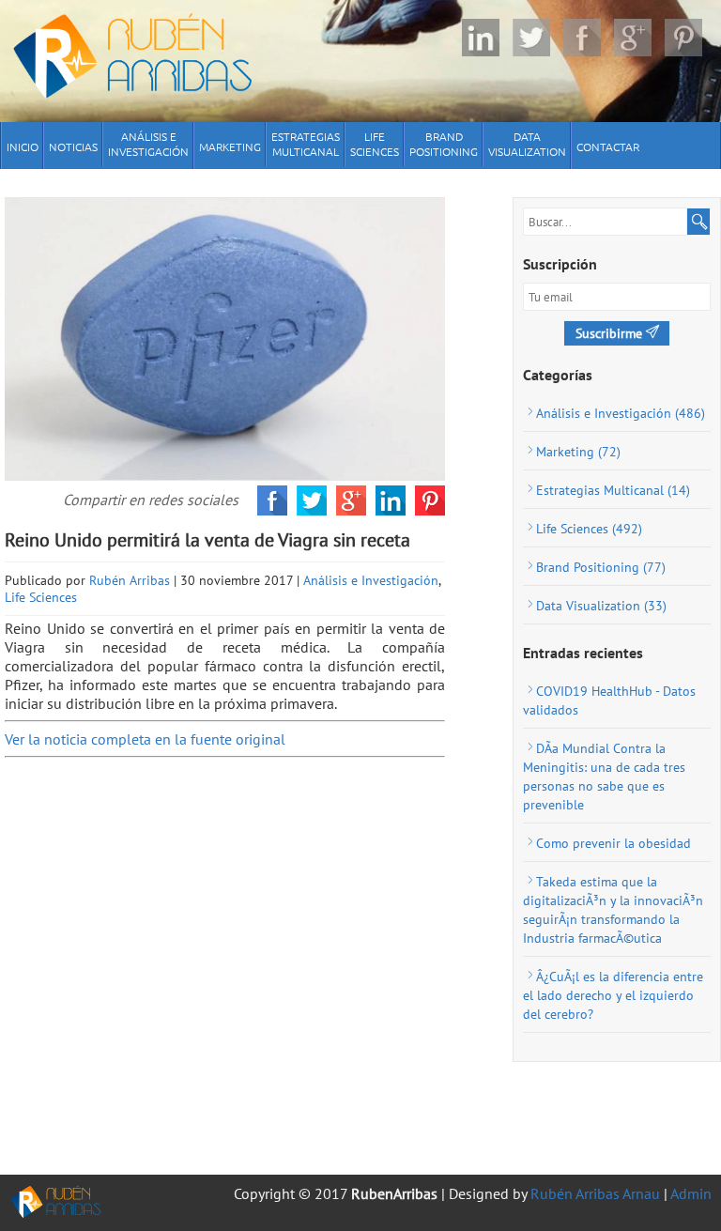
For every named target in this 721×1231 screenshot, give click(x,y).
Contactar (607, 146)
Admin (691, 1193)
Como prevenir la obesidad (613, 843)
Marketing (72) (578, 451)
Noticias (73, 146)
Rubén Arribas (129, 580)
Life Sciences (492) (589, 528)
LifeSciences (374, 144)
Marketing (230, 146)
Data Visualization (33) (601, 605)
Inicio (22, 146)
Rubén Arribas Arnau (595, 1193)
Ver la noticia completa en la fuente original (145, 739)
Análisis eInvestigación (148, 144)
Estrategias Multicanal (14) (613, 490)
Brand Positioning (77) (601, 567)
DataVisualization (527, 144)
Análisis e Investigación (370, 580)
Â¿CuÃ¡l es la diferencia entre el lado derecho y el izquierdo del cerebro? (613, 995)
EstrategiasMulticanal (305, 144)
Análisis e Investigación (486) (620, 413)
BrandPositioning (443, 144)
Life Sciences (41, 597)
